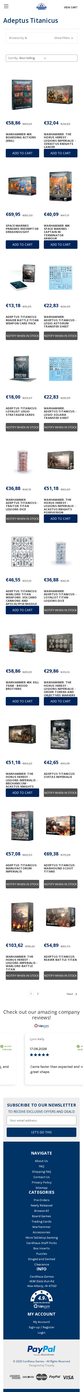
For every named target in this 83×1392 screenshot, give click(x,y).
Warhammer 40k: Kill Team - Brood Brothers (22, 685)
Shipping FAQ (41, 1172)
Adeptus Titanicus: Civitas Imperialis (60, 775)
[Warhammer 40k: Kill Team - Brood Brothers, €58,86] (22, 643)
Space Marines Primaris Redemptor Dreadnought (22, 229)
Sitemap (42, 1188)
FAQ (41, 1166)
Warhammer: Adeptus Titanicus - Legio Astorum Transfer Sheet (60, 321)
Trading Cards (42, 1221)
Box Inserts (41, 1248)
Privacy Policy (42, 1182)
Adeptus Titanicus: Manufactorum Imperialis (22, 868)
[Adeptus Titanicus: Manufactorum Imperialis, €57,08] (22, 825)
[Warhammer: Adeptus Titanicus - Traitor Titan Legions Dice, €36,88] (22, 460)
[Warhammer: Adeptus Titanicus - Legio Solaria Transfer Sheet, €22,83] (60, 368)
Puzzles (41, 1254)
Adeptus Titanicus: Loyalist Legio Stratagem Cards (22, 411)
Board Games (41, 1216)
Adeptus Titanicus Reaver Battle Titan (60, 958)
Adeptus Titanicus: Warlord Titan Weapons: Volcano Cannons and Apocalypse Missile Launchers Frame (22, 599)
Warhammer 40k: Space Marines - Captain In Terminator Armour (57, 232)
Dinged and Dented (41, 1259)
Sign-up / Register (41, 1327)
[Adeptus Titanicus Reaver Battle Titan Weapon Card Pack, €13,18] (22, 277)
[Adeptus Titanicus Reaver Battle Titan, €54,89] (60, 917)
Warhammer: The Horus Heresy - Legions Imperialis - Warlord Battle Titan (22, 963)
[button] (41, 38)
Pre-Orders (42, 1200)
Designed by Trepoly (41, 1365)
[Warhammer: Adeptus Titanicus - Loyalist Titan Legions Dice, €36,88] (60, 551)
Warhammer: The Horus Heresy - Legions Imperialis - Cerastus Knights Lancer (60, 140)
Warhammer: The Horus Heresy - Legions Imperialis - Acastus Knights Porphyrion (60, 506)
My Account (41, 1322)
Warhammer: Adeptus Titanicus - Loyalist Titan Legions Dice (60, 595)
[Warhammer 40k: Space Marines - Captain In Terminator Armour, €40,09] (60, 186)
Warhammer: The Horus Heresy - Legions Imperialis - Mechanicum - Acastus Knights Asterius (22, 781)
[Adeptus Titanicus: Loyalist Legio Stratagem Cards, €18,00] (22, 368)
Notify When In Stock (22, 336)
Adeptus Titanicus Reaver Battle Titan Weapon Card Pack (22, 320)
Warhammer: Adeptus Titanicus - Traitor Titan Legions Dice (22, 504)
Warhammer (41, 1227)
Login (41, 1333)
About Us (41, 1161)
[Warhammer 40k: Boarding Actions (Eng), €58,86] (22, 94)
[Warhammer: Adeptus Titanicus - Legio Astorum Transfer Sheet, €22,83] (60, 277)
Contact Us (41, 1177)
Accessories (41, 1232)
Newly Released (41, 1205)
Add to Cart (22, 153)
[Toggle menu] (6, 6)
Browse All (41, 1211)
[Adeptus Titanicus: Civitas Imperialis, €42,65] (60, 734)
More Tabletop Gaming (41, 1238)
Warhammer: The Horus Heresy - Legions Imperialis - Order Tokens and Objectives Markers (60, 689)
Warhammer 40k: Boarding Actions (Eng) (21, 137)
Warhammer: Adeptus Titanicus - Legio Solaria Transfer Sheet (60, 413)
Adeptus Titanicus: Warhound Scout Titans (60, 868)
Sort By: (13, 58)
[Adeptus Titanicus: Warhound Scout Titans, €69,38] (60, 825)
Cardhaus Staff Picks (41, 1243)
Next (70, 994)
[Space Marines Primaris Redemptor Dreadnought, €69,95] (22, 186)
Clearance (41, 1264)
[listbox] (33, 58)
